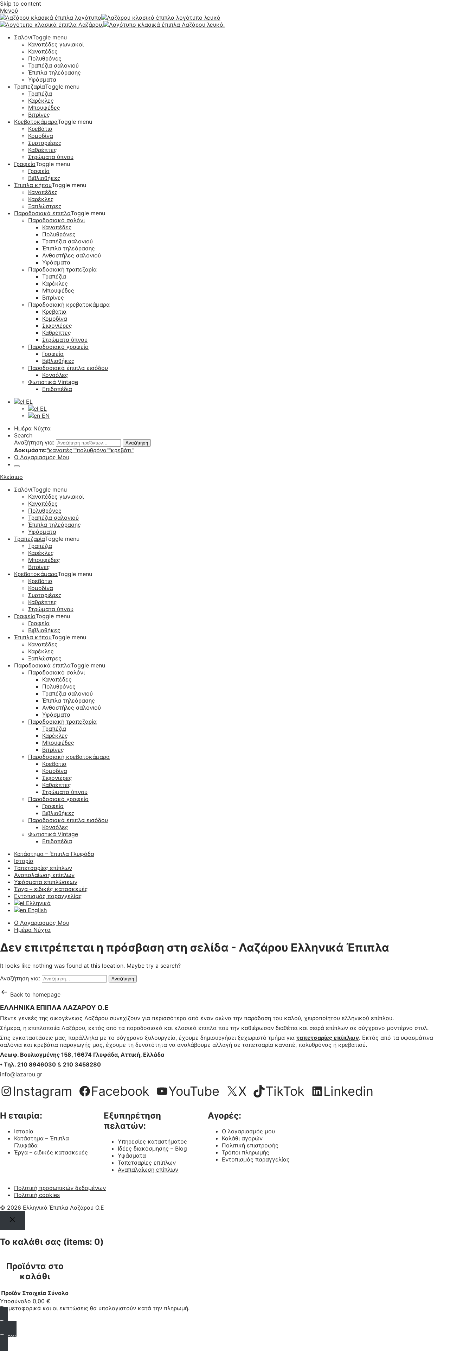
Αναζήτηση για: (34, 442)
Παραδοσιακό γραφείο (58, 346)
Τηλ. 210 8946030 (30, 1064)
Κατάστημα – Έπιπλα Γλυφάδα (54, 853)
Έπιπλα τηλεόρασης (54, 72)
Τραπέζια (40, 93)
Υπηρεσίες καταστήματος (152, 1141)
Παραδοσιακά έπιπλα (42, 213)
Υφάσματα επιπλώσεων (45, 881)
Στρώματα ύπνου (50, 156)
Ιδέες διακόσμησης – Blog (152, 1148)
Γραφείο (25, 163)
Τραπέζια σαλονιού (53, 65)
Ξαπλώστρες (45, 206)
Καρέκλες (41, 100)
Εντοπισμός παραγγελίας (48, 895)
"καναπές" (61, 450)
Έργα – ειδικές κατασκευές (51, 888)
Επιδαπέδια (57, 388)
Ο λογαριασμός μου (248, 1131)
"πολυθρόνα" (92, 450)
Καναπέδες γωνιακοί (56, 44)
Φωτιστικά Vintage (53, 381)
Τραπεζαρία (29, 86)
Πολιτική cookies (37, 1194)
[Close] (12, 1220)
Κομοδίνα (40, 135)
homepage (46, 994)
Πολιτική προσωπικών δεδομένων (60, 1187)
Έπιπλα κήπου (33, 184)
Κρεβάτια (40, 128)
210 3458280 (82, 1064)
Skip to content (20, 3)
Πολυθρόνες (45, 58)
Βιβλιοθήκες (44, 177)
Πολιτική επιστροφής (250, 1145)
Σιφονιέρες (57, 325)
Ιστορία (23, 860)
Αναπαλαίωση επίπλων (44, 874)
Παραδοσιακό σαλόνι (56, 220)
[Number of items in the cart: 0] (17, 466)
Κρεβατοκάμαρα (36, 121)
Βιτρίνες (39, 114)
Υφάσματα (42, 79)
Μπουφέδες (44, 107)
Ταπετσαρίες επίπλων (43, 867)
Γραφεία (39, 170)
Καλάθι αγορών (242, 1138)
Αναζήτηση (137, 443)
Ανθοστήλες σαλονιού (71, 255)
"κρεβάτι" (121, 450)
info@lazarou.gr (21, 1074)
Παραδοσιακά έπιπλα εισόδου (68, 367)
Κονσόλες (55, 374)
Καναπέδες (43, 51)
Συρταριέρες (45, 142)
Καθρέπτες (42, 149)
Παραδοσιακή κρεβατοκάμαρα (69, 304)
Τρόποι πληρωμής (245, 1152)
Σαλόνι (23, 37)
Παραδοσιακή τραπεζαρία (62, 269)
